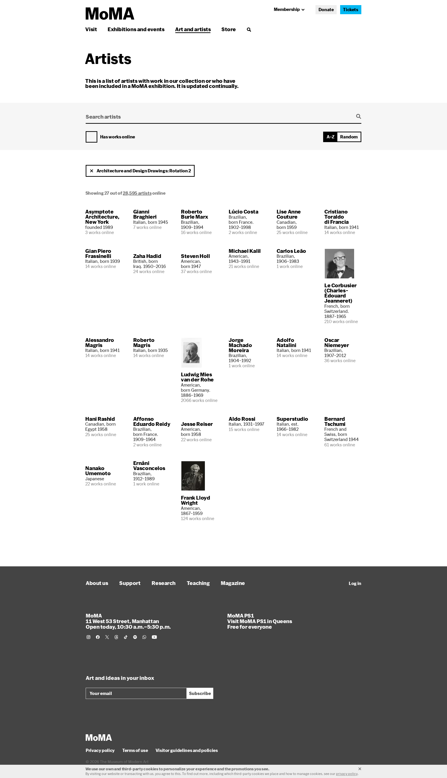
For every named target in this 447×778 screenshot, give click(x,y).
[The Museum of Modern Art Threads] (116, 637)
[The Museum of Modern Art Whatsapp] (144, 637)
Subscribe (200, 693)
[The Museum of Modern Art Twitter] (107, 637)
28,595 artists (137, 193)
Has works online (117, 137)
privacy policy (347, 774)
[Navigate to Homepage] (110, 14)
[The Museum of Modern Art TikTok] (125, 637)
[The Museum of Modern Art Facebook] (97, 637)
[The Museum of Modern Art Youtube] (154, 637)
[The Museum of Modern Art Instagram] (88, 637)
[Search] (249, 29)
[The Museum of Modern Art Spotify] (135, 637)
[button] (92, 171)
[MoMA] (99, 737)
